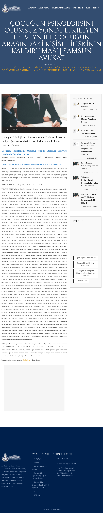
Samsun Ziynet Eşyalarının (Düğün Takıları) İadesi (39, 475)
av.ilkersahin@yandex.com (66, 463)
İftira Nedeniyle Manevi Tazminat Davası (88, 119)
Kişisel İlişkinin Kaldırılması (86, 258)
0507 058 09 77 (62, 459)
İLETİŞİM (96, 8)
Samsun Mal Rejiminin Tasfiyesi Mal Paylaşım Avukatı (40, 485)
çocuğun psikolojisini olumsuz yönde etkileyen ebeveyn (85, 273)
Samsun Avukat (81, 281)
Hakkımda (37, 463)
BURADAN (27, 360)
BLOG (88, 8)
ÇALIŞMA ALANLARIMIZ (61, 8)
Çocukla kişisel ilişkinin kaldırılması (85, 264)
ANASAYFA (32, 8)
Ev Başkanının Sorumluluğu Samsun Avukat (89, 166)
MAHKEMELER (78, 8)
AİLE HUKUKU (44, 8)
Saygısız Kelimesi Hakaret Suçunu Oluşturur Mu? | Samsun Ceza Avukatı (88, 149)
